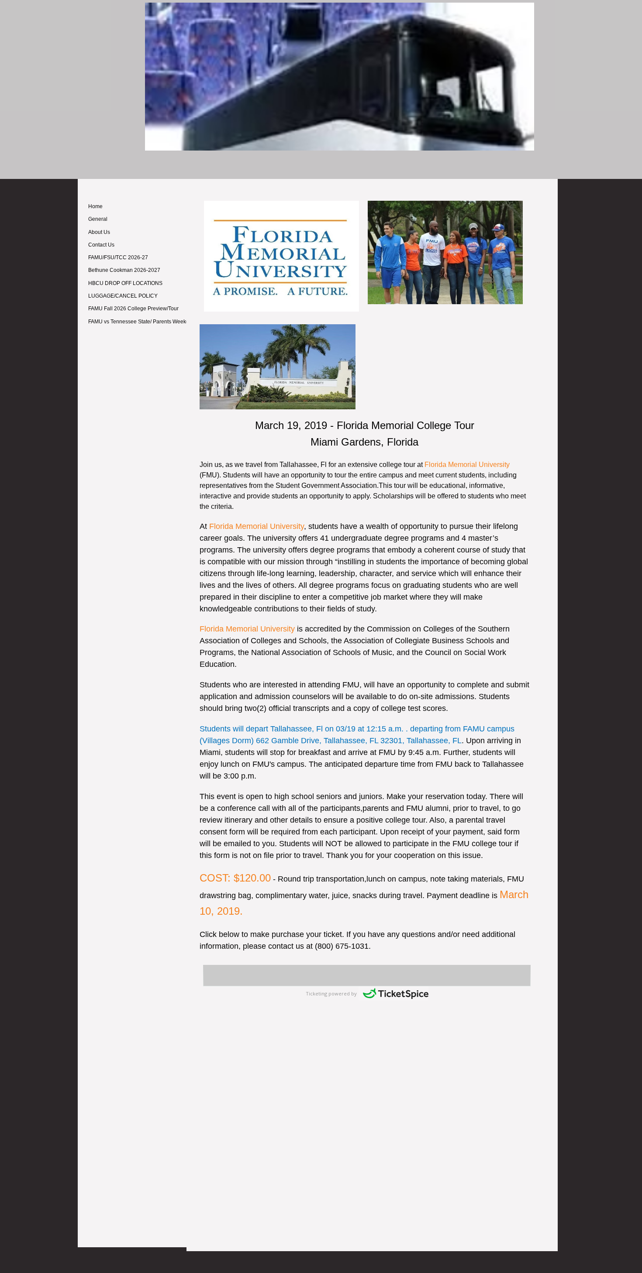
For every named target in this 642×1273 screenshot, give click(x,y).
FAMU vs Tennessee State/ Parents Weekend (141, 322)
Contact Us (101, 245)
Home (95, 206)
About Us (99, 232)
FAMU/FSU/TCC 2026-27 (118, 257)
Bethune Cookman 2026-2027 (124, 270)
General (97, 219)
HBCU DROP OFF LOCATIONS (125, 283)
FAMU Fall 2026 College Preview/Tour (133, 308)
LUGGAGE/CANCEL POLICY (123, 296)
